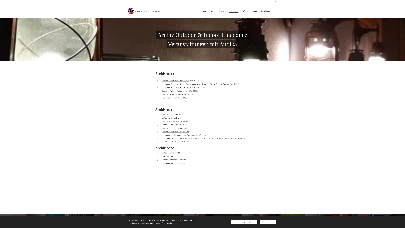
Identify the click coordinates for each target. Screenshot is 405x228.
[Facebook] (275, 2)
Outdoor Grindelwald (171, 153)
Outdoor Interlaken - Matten (174, 160)
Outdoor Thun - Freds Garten (174, 128)
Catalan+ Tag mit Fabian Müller (175, 91)
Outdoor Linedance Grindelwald (175, 80)
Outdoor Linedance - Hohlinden (175, 131)
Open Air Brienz (169, 156)
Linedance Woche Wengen (173, 163)
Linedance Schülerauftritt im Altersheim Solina (181, 87)
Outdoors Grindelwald (171, 118)
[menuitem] (204, 11)
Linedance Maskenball (171, 135)
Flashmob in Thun (169, 98)
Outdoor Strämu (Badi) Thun (174, 94)
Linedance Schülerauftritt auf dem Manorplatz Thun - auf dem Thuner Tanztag (196, 84)
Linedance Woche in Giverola (174, 138)
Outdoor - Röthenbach (171, 114)
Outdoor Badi (167, 125)
